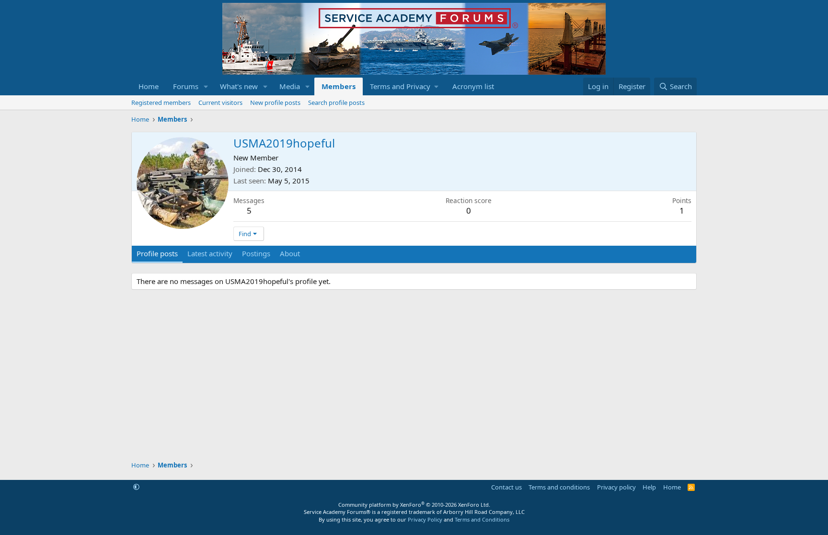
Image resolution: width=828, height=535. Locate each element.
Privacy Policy (425, 519)
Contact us (506, 487)
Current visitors (220, 102)
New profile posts (275, 102)
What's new (239, 86)
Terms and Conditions (482, 519)
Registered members (161, 102)
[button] (206, 86)
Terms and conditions (559, 487)
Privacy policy (616, 487)
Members (339, 86)
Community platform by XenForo (414, 504)
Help (649, 487)
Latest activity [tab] (209, 253)
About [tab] (290, 253)
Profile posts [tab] (157, 253)
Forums (185, 86)
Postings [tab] (256, 253)
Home (148, 86)
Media (289, 86)
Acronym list (473, 86)
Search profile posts (336, 102)
